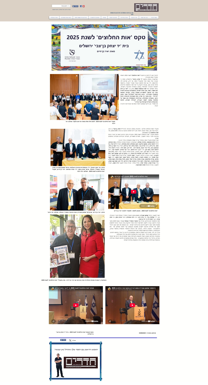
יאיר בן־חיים (130, 12)
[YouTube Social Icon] (84, 6)
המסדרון (123, 12)
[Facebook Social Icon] (81, 6)
